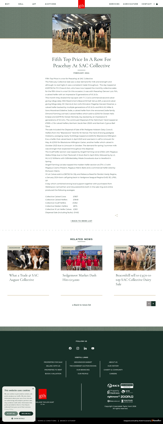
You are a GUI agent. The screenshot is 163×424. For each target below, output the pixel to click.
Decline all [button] (26, 413)
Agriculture (130, 4)
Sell (20, 4)
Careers (113, 374)
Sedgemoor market (83, 362)
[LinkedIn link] (85, 348)
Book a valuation (53, 374)
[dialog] (18, 404)
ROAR (141, 421)
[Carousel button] (149, 303)
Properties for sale (53, 362)
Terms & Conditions (47, 421)
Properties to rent (53, 370)
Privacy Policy (8, 409)
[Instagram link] (77, 348)
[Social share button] (116, 215)
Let (34, 4)
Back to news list (82, 221)
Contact (147, 4)
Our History (113, 366)
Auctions (50, 4)
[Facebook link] (70, 348)
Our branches (83, 370)
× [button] (33, 389)
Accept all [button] (11, 413)
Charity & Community (113, 370)
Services (114, 4)
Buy (7, 4)
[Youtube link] (92, 348)
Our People (83, 374)
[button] (18, 418)
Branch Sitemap (68, 421)
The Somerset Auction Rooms (83, 366)
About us (113, 362)
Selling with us (53, 366)
